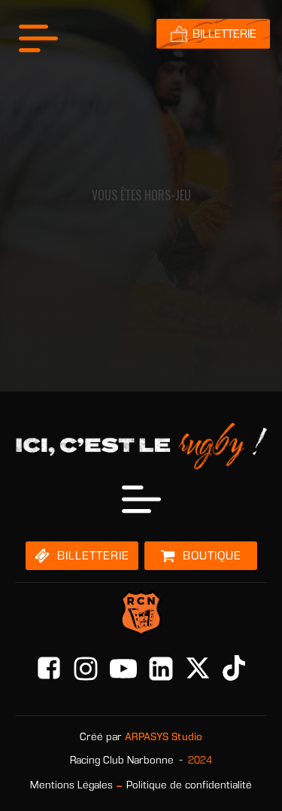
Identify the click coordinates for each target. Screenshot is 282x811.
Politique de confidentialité (189, 785)
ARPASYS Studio (164, 736)
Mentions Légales (71, 785)
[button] (82, 555)
